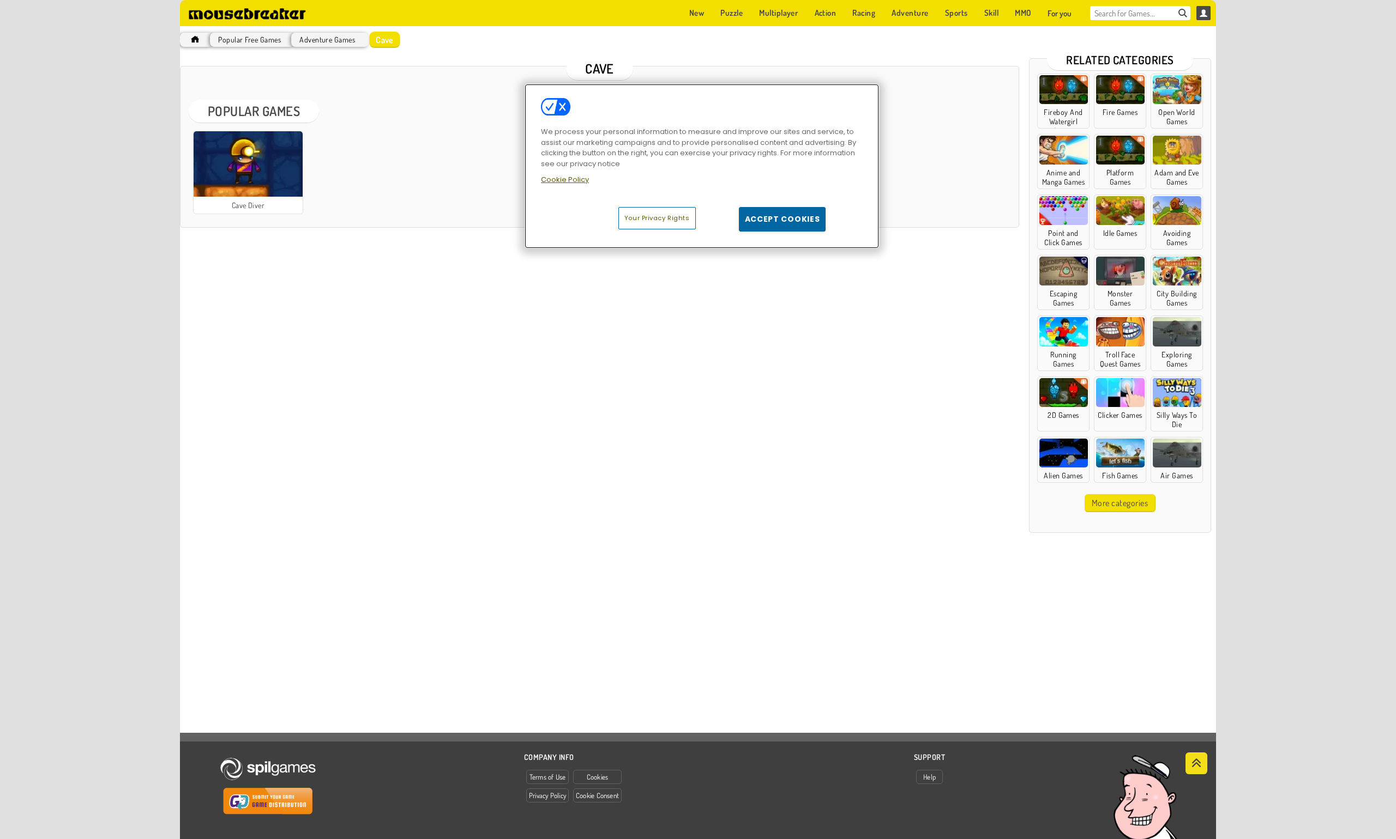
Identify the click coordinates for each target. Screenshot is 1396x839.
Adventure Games (327, 39)
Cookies (598, 777)
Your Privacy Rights (657, 218)
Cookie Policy (565, 179)
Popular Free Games (249, 39)
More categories (1120, 502)
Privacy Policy (547, 795)
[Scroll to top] (1196, 763)
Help (929, 777)
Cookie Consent (597, 795)
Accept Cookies (782, 219)
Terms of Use (547, 777)
